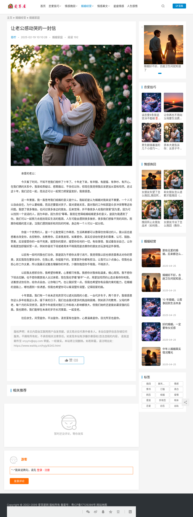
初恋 (162, 406)
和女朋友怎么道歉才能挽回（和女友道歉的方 (173, 193)
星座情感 (118, 6)
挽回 (148, 383)
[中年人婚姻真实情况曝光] (151, 356)
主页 (9, 17)
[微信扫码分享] (88, 375)
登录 (39, 469)
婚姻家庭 (34, 17)
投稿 (180, 6)
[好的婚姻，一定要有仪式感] (151, 331)
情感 (176, 383)
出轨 (176, 406)
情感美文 (102, 6)
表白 (176, 389)
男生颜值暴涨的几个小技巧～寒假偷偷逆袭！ (151, 146)
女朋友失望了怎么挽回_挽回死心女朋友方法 (151, 193)
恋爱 (148, 406)
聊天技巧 (162, 383)
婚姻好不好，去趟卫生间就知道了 (171, 278)
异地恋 (162, 400)
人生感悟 (132, 6)
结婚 (162, 394)
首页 (43, 6)
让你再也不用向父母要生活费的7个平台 (173, 116)
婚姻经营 (86, 6)
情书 (148, 389)
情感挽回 (70, 6)
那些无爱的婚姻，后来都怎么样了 (171, 254)
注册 (47, 469)
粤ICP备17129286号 (83, 504)
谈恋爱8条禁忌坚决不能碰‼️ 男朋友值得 (150, 116)
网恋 (148, 394)
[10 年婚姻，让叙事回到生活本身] (151, 307)
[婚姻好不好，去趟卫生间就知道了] (151, 282)
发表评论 (19, 481)
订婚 (162, 389)
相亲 (176, 400)
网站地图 (101, 504)
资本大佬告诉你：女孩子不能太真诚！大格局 (173, 146)
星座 (148, 400)
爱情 (176, 394)
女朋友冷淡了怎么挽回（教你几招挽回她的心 (173, 223)
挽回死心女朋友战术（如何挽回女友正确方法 (151, 223)
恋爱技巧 (54, 6)
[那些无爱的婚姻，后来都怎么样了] (151, 257)
